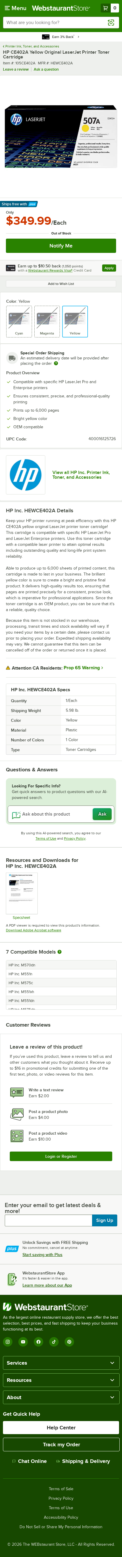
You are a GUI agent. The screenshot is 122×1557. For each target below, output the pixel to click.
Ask (102, 814)
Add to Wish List (61, 284)
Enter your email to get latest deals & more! (53, 1208)
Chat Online (32, 1461)
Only (10, 212)
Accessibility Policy (61, 1517)
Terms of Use (46, 838)
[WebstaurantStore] (61, 1307)
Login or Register (61, 1156)
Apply (110, 269)
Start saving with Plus (42, 1254)
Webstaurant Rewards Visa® (50, 270)
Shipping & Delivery (86, 1461)
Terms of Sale (61, 1489)
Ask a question (46, 69)
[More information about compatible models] (59, 952)
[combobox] (61, 22)
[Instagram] (7, 1342)
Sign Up (104, 1220)
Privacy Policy (75, 838)
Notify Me (61, 246)
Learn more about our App (47, 1285)
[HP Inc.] (25, 475)
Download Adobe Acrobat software (33, 930)
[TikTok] (54, 1342)
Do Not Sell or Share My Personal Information (61, 1527)
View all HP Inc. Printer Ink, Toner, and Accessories (81, 475)
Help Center (61, 1428)
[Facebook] (38, 1342)
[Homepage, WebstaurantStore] (61, 8)
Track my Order (61, 1444)
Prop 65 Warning (82, 667)
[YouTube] (23, 1342)
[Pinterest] (69, 1342)
